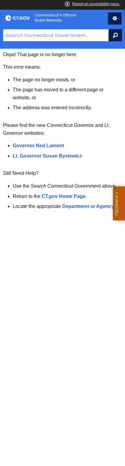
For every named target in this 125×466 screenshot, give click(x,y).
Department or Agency (88, 206)
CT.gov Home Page (64, 196)
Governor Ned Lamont (38, 145)
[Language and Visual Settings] (115, 18)
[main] (62, 257)
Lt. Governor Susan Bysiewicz (48, 155)
